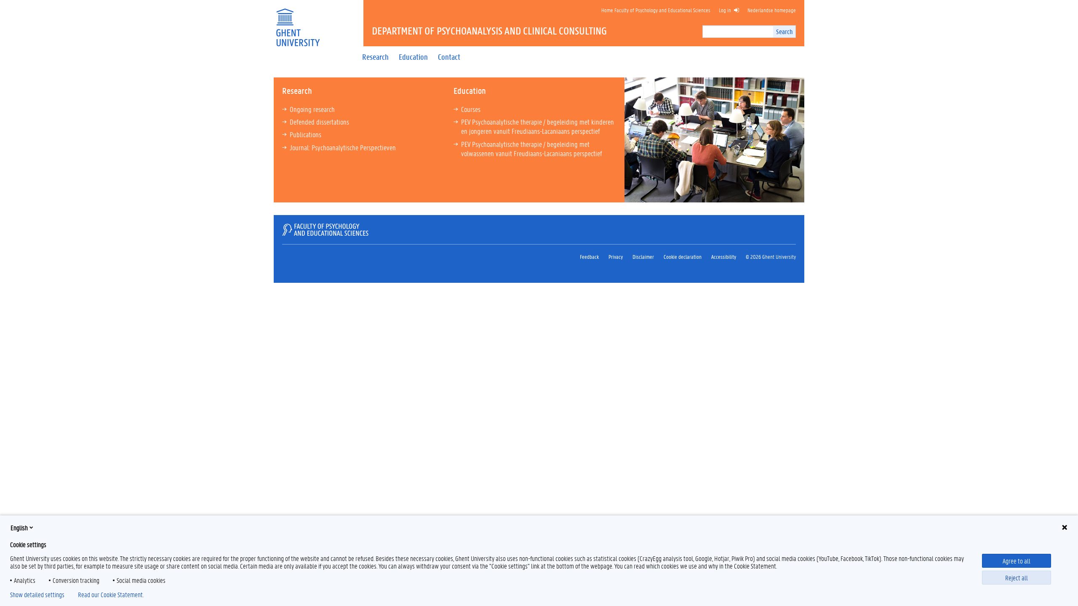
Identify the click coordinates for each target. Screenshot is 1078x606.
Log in (725, 9)
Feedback (589, 256)
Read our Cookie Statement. (111, 594)
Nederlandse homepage (771, 9)
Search (784, 31)
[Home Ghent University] (298, 22)
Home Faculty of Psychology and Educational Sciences (655, 9)
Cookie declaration (683, 256)
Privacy (615, 256)
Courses (470, 109)
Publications (305, 134)
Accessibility (723, 256)
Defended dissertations (319, 121)
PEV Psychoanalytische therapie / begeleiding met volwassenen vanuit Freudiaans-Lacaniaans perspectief (531, 148)
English (19, 527)
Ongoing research (312, 109)
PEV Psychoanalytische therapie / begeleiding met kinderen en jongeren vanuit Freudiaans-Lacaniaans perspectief (537, 126)
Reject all (1016, 577)
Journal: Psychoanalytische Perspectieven (345, 147)
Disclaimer (643, 256)
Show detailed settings (37, 594)
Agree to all (1016, 560)
